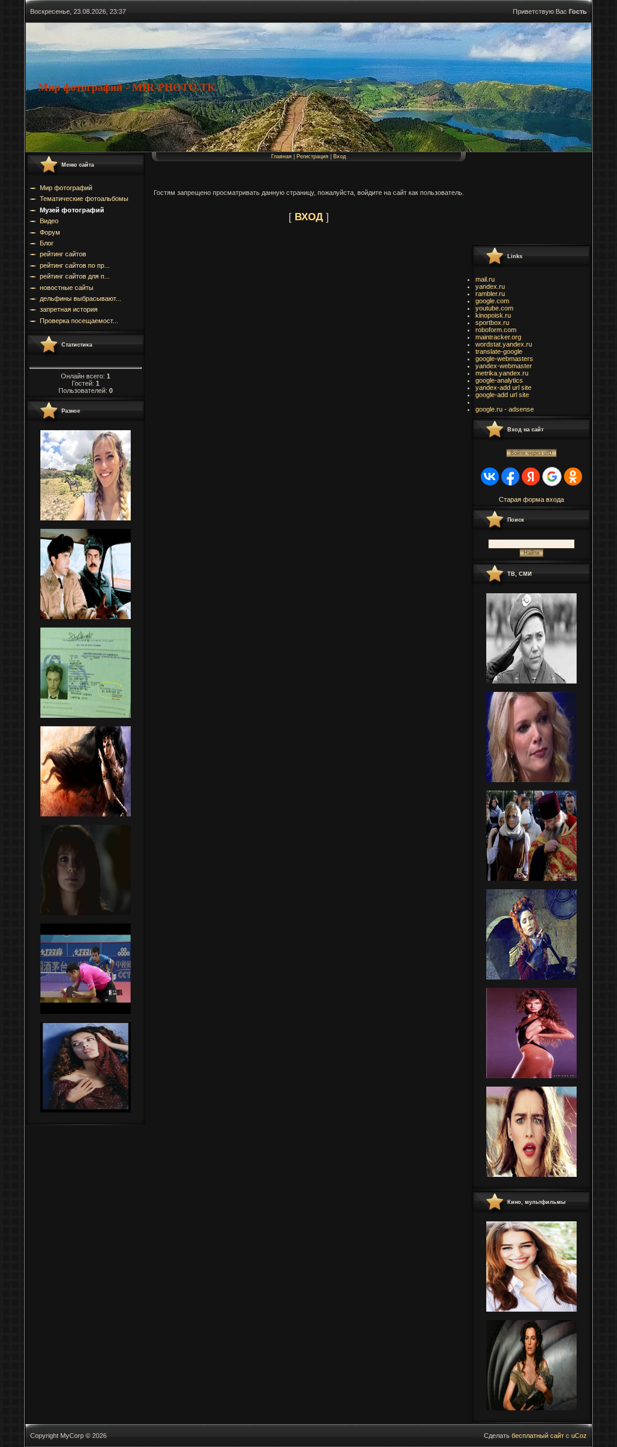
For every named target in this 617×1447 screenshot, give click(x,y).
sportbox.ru (492, 322)
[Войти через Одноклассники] (573, 476)
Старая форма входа (531, 499)
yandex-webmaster (503, 365)
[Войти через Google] (552, 476)
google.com (492, 300)
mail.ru (485, 279)
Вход (339, 156)
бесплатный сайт (538, 1435)
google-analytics (499, 380)
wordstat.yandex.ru (503, 344)
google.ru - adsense (504, 409)
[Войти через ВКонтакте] (490, 476)
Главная (281, 156)
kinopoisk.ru (493, 315)
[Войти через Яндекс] (531, 476)
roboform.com (495, 329)
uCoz (579, 1435)
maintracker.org (498, 337)
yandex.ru (490, 286)
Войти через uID (531, 453)
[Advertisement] (525, 198)
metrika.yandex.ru (501, 373)
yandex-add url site (503, 387)
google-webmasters (504, 358)
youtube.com (494, 308)
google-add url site (502, 394)
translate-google (498, 351)
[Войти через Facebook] (510, 476)
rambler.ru (490, 293)
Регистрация (312, 156)
